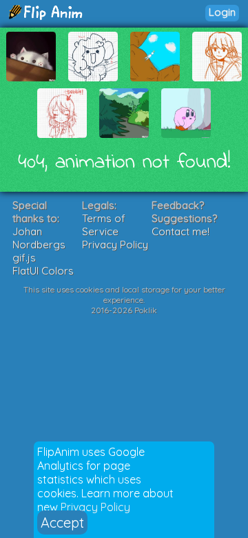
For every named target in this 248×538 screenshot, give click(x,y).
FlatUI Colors (43, 270)
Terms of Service (103, 225)
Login (222, 12)
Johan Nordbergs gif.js (38, 244)
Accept (62, 522)
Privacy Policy (95, 507)
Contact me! (180, 231)
